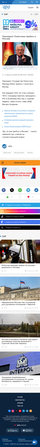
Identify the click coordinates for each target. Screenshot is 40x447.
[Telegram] (23, 411)
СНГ (36, 14)
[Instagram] (13, 411)
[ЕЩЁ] (36, 7)
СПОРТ (31, 8)
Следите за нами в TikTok (15, 216)
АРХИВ (20, 403)
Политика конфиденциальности (26, 440)
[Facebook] (9, 411)
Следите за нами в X (13, 227)
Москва (30, 152)
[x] (16, 411)
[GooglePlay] (12, 431)
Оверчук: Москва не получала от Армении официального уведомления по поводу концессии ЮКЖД (19, 113)
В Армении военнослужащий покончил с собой (19, 121)
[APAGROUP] (20, 425)
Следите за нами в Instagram (16, 211)
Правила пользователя (7, 440)
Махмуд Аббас (19, 152)
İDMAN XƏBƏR (20, 163)
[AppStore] (27, 431)
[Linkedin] (27, 411)
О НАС (20, 397)
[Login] (37, 2)
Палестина (7, 152)
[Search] (32, 2)
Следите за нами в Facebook (16, 222)
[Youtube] (20, 411)
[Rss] (30, 411)
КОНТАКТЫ (20, 400)
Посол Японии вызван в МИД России (17, 126)
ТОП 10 (20, 406)
